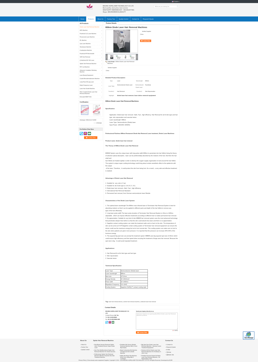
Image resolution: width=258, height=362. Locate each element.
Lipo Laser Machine (85, 43)
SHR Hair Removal (85, 57)
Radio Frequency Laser (86, 85)
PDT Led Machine (85, 67)
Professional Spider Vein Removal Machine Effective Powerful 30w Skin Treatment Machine (104, 356)
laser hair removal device (116, 301)
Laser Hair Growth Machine (87, 88)
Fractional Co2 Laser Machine (88, 33)
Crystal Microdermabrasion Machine (90, 78)
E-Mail (168, 349)
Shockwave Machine (85, 47)
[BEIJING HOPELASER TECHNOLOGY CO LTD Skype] (106, 322)
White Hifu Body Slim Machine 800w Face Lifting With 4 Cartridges (128, 357)
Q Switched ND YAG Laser (87, 60)
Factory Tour (111, 19)
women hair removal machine (131, 301)
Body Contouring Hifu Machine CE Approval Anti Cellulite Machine (128, 351)
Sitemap (168, 352)
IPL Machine (83, 40)
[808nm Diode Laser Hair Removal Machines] (121, 41)
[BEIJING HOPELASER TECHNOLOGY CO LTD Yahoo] (110, 322)
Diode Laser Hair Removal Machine (89, 27)
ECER (170, 360)
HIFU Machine (84, 30)
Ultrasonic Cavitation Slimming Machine (88, 71)
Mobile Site (171, 355)
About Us (100, 19)
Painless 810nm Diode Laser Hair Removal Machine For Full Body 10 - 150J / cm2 (151, 351)
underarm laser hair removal (148, 301)
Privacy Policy (82, 360)
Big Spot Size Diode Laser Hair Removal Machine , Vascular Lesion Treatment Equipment (151, 346)
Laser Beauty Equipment (86, 75)
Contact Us (135, 19)
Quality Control (123, 19)
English (176, 1)
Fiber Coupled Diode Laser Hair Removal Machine (88, 92)
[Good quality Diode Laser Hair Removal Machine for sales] (85, 110)
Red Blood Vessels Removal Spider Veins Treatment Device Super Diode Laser (104, 346)
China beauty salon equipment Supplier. (98, 360)
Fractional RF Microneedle (87, 53)
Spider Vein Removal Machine (88, 63)
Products (91, 19)
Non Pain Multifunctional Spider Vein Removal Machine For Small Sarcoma (104, 350)
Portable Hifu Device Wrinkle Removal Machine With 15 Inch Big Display (128, 346)
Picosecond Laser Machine (87, 37)
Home (82, 19)
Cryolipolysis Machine (86, 50)
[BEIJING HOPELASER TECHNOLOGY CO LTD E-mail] (113, 322)
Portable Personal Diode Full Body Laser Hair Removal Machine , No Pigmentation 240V (150, 357)
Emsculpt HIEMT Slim (86, 97)
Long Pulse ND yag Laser (87, 82)
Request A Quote (148, 19)
